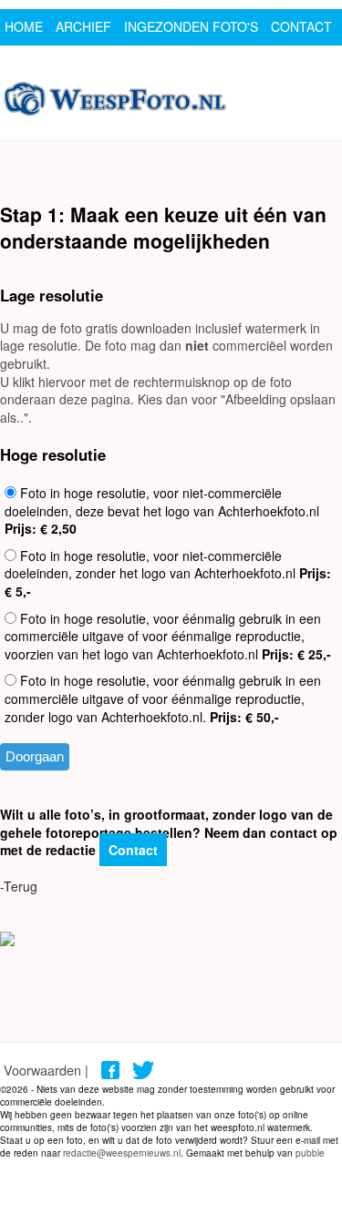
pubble (310, 1153)
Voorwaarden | (46, 1069)
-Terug (18, 886)
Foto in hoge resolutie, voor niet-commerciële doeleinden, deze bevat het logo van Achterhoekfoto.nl (162, 510)
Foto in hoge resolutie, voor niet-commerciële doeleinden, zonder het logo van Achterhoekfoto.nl (168, 573)
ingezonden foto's (191, 26)
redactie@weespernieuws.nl (122, 1153)
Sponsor (36, 63)
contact (301, 26)
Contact (133, 850)
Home (24, 26)
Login (99, 63)
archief (83, 26)
